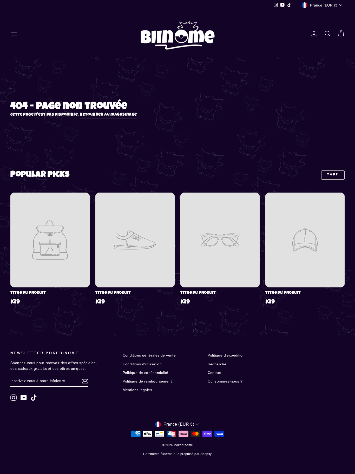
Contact (214, 373)
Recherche (217, 364)
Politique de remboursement (147, 381)
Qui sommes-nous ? (225, 381)
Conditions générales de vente (149, 355)
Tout (332, 174)
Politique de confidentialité (145, 373)
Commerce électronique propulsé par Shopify (177, 454)
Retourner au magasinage (108, 115)
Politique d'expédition (226, 355)
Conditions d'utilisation (142, 364)
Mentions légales (137, 390)
